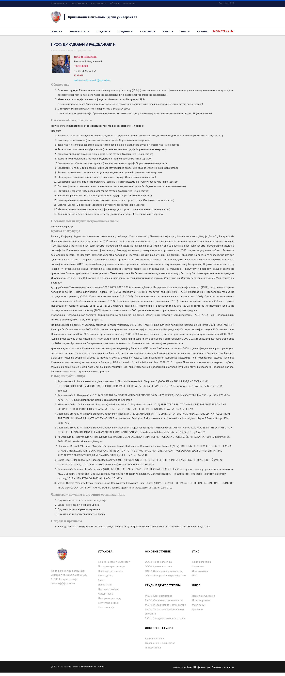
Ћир (221, 3)
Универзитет (78, 31)
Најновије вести (59, 3)
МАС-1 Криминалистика (158, 595)
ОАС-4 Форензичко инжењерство (164, 571)
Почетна (56, 31)
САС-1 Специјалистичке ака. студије (165, 618)
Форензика (198, 566)
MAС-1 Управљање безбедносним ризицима (164, 611)
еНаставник (129, 3)
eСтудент (115, 3)
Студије (102, 31)
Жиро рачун (198, 604)
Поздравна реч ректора (111, 566)
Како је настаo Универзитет (114, 561)
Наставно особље (108, 589)
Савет (101, 580)
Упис (184, 31)
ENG (232, 3)
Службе (202, 31)
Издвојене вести (79, 3)
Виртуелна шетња (108, 602)
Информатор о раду (109, 598)
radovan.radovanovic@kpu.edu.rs (92, 80)
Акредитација (105, 593)
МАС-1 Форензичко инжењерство (164, 600)
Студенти (124, 31)
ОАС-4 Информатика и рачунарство (165, 575)
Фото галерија (106, 607)
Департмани (105, 584)
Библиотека (221, 31)
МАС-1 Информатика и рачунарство (165, 604)
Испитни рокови (201, 600)
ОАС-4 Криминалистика (158, 566)
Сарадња (146, 31)
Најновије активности (110, 571)
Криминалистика (154, 638)
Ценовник (197, 609)
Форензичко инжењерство (160, 643)
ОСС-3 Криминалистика (158, 561)
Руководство (105, 575)
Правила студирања (203, 595)
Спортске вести (99, 3)
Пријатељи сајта (202, 667)
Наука (166, 31)
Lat (226, 3)
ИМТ (195, 575)
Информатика (153, 647)
